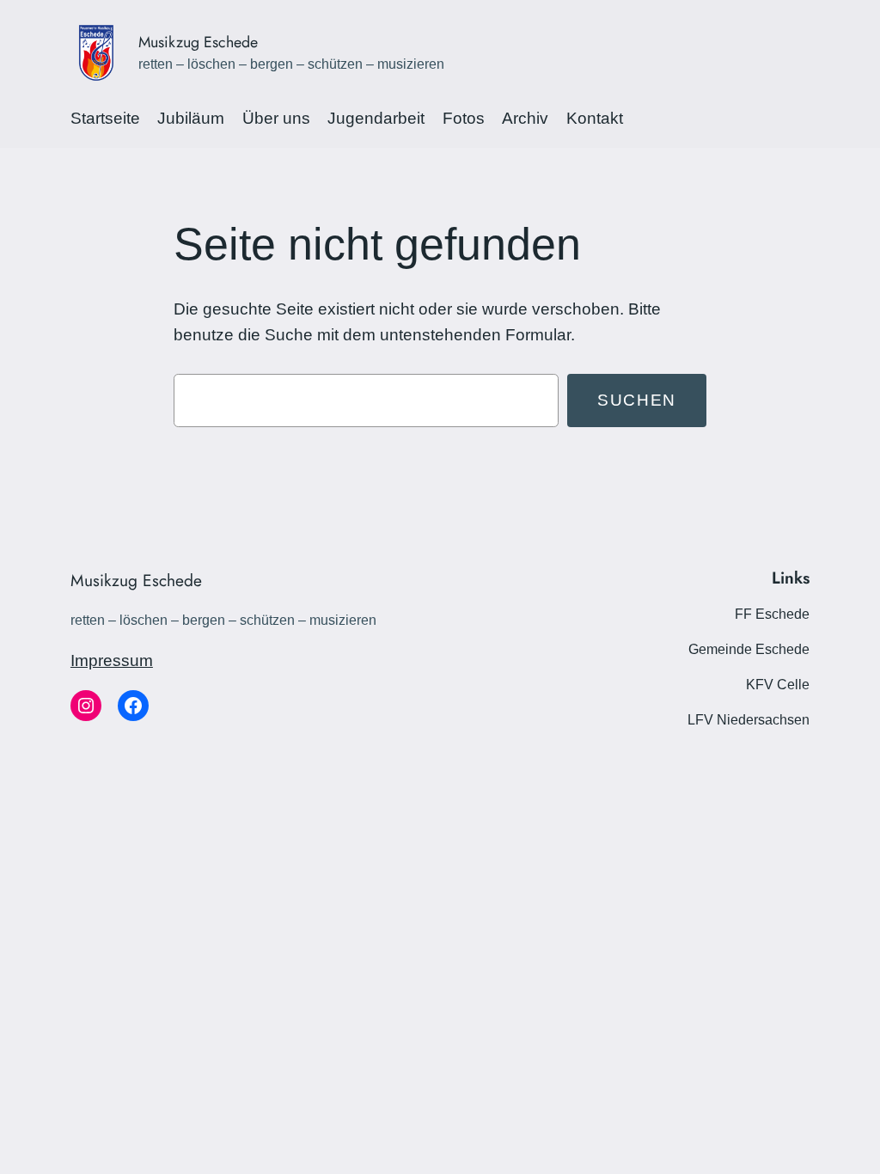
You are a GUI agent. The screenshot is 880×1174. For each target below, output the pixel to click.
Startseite (105, 118)
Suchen (636, 400)
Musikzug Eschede (198, 42)
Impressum (111, 660)
